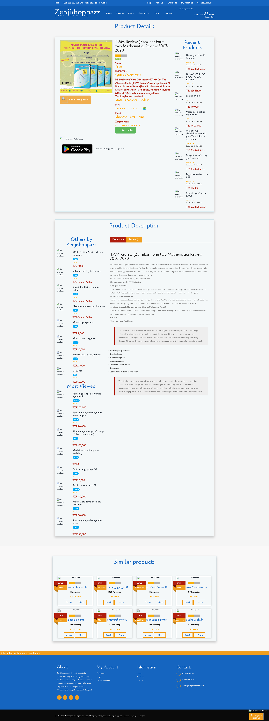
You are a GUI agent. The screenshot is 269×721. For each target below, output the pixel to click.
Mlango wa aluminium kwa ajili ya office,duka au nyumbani (196, 135)
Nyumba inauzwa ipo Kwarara (89, 306)
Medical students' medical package (87, 503)
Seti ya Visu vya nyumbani (87, 354)
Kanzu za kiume (75, 620)
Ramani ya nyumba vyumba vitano (87, 522)
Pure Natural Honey (114, 620)
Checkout (172, 2)
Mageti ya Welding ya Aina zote (196, 157)
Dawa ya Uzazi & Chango (195, 56)
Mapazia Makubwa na (194, 587)
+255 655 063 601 (188, 679)
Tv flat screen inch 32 (84, 485)
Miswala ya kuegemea (84, 338)
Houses (168, 13)
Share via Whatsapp (74, 139)
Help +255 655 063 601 (67, 2)
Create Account (204, 2)
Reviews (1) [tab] (134, 239)
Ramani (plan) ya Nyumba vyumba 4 (87, 395)
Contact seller (125, 130)
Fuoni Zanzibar (188, 673)
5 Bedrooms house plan (75, 587)
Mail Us (159, 2)
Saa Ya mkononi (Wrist (154, 620)
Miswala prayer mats (84, 322)
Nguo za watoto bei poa (197, 175)
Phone (81, 602)
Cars (157, 13)
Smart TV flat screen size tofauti (86, 289)
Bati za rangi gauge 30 (85, 469)
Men (130, 13)
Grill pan (77, 370)
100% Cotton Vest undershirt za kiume (89, 253)
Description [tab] (118, 239)
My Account (187, 2)
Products (140, 677)
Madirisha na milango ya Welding (86, 452)
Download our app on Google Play (109, 148)
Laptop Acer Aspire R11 (154, 587)
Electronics (143, 13)
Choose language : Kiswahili (93, 2)
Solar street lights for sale (87, 271)
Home (109, 13)
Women (119, 13)
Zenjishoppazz (77, 12)
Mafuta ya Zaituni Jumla (196, 194)
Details (69, 602)
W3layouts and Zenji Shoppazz (110, 716)
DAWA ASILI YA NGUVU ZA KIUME (195, 77)
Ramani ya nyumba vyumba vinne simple (87, 414)
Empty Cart (209, 17)
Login (99, 677)
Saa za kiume (193, 95)
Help (149, 2)
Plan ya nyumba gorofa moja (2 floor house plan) (88, 433)
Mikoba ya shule (194, 620)
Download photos (79, 99)
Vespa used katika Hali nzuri (195, 113)
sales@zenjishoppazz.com (193, 685)
